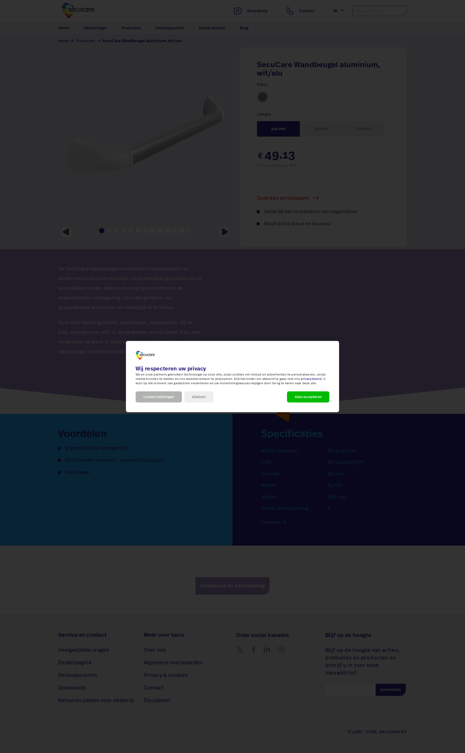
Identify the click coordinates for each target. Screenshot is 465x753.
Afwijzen (199, 396)
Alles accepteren (308, 396)
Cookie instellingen (158, 396)
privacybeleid (311, 379)
